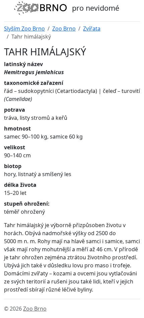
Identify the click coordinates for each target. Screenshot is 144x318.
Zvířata (91, 28)
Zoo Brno (64, 28)
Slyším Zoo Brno (24, 28)
